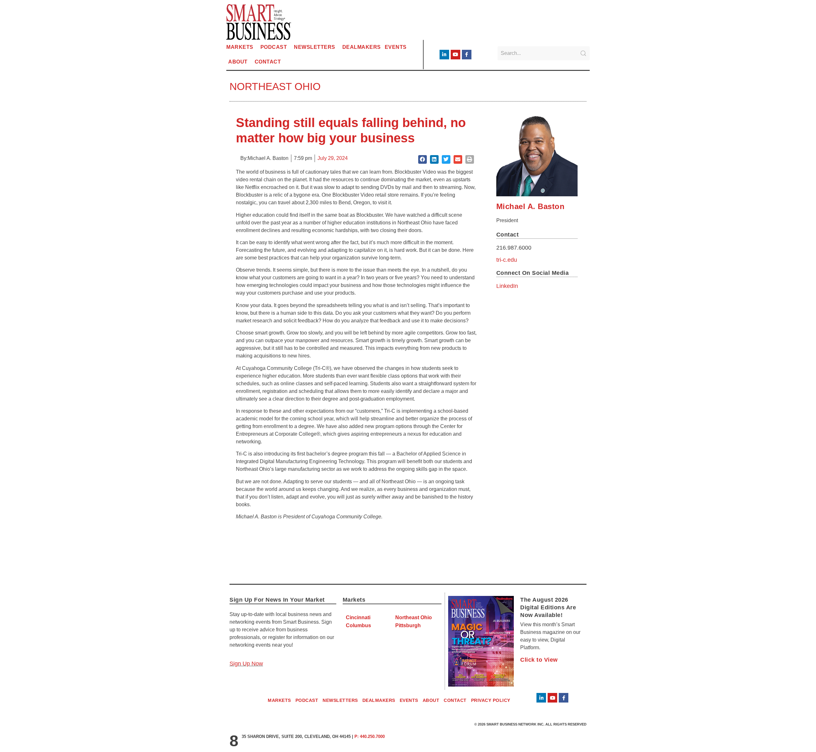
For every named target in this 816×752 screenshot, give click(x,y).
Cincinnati (358, 617)
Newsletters (314, 47)
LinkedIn (507, 286)
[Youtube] (455, 54)
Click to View (539, 660)
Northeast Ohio (275, 86)
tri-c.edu (506, 260)
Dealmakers (361, 47)
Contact (268, 61)
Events (396, 47)
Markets (239, 47)
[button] (422, 159)
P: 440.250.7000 (369, 736)
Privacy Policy (490, 700)
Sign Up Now (246, 663)
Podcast (273, 47)
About (238, 61)
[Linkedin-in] (444, 54)
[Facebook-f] (466, 54)
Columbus (358, 625)
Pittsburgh (408, 625)
